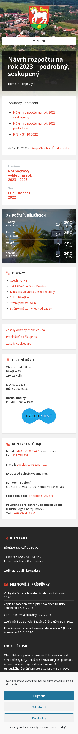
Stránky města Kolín (23, 303)
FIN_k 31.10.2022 (25, 134)
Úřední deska (60, 148)
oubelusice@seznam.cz (32, 464)
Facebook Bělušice (41, 496)
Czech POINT (18, 280)
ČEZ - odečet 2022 (19, 195)
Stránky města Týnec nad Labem (31, 308)
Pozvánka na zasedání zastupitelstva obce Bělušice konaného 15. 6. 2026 (37, 630)
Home (12, 84)
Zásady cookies (19, 727)
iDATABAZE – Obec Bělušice (28, 286)
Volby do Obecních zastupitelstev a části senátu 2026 (35, 595)
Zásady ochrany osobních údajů (48, 727)
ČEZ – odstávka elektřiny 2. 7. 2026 (27, 615)
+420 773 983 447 (27, 451)
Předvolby (39, 718)
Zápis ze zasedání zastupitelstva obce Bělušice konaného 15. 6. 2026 (35, 606)
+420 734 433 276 (24, 513)
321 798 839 (20, 455)
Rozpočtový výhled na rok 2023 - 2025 (20, 175)
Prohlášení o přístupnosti (22, 337)
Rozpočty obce (41, 148)
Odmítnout (39, 707)
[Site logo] (39, 29)
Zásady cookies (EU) (19, 343)
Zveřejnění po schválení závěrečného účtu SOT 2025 (39, 621)
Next (11, 188)
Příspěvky (26, 84)
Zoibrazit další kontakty (22, 570)
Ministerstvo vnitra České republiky (32, 292)
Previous (14, 166)
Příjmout (39, 696)
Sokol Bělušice (19, 297)
